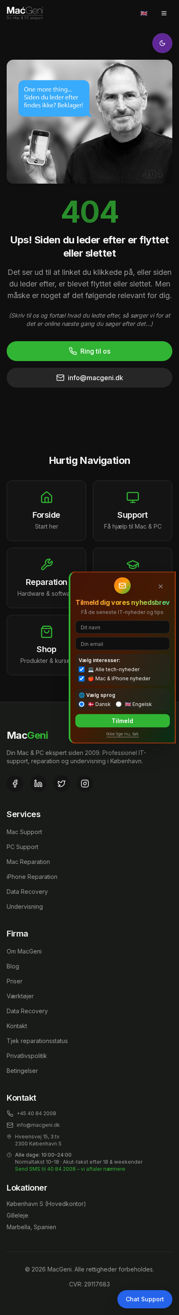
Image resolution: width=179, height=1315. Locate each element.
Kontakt (17, 1025)
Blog (13, 966)
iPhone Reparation (32, 876)
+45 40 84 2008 (36, 1113)
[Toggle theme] (162, 43)
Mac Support (24, 831)
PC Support (22, 846)
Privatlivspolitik (27, 1055)
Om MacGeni (24, 951)
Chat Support (145, 1299)
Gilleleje (17, 1215)
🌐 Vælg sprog (97, 695)
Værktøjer (20, 996)
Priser (14, 981)
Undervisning (25, 906)
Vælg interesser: (99, 660)
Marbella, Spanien (31, 1226)
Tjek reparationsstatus (37, 1040)
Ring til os (95, 351)
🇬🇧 (143, 13)
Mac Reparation (28, 861)
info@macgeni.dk (95, 378)
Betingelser (22, 1070)
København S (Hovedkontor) (46, 1203)
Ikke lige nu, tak (122, 733)
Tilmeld (122, 720)
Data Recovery (27, 891)
